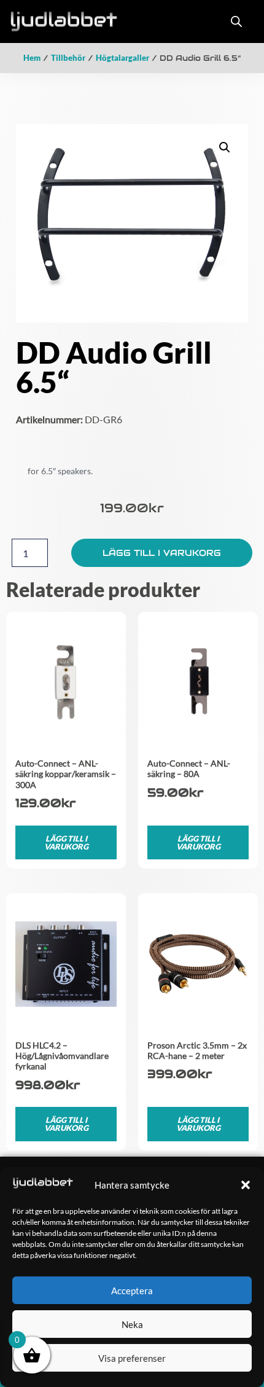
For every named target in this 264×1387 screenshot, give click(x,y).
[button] (245, 1185)
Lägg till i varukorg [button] (66, 842)
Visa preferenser (132, 1358)
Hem (32, 58)
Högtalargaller (122, 58)
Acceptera (132, 1290)
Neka (132, 1324)
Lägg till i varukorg (162, 552)
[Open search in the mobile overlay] (236, 21)
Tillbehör (68, 58)
